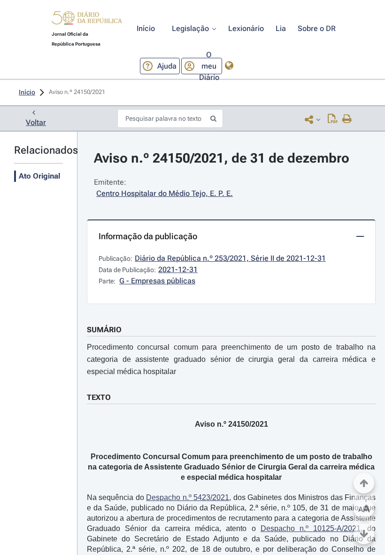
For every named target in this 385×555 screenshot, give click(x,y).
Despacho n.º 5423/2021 (187, 497)
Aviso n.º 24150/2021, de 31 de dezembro (221, 158)
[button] (87, 19)
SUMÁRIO (104, 329)
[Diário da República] (87, 20)
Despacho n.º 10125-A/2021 (311, 528)
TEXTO (99, 397)
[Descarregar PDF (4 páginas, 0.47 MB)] (333, 119)
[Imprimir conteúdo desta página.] (347, 119)
